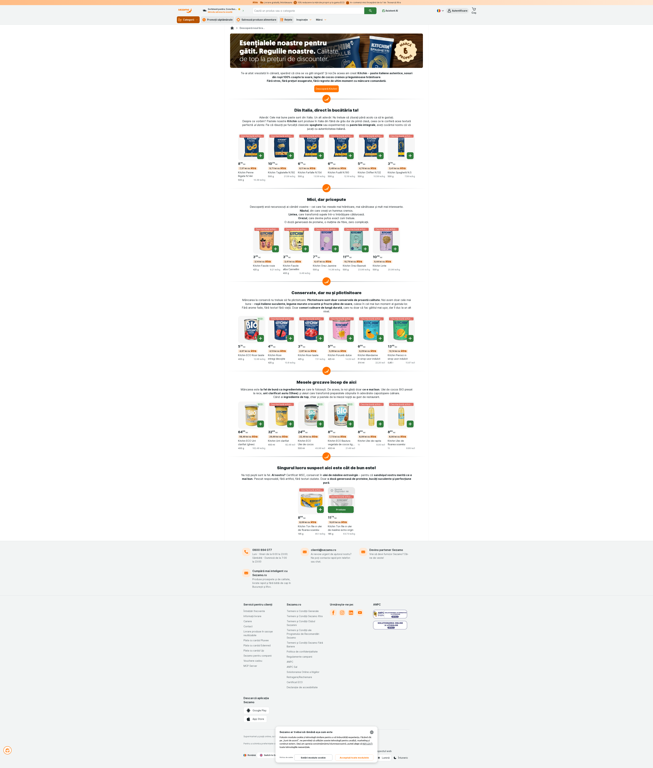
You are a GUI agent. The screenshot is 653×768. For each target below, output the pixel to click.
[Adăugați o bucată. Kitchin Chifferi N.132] (380, 155)
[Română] (440, 10)
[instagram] (342, 612)
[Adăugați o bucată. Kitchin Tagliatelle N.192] (290, 155)
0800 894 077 (262, 550)
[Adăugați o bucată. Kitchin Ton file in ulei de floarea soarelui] (320, 509)
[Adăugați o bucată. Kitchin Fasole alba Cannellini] (305, 249)
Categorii (188, 19)
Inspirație (302, 19)
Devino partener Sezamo (386, 550)
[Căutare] (370, 10)
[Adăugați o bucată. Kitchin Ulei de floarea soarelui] (410, 424)
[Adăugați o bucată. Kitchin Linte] (395, 249)
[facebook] (333, 612)
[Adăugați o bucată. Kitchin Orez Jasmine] (335, 249)
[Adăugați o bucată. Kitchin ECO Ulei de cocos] (320, 424)
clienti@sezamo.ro (323, 550)
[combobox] (308, 10)
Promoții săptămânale (220, 19)
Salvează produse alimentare (258, 19)
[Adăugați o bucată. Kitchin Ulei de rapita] (380, 424)
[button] (457, 10)
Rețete (288, 19)
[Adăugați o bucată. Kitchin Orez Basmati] (365, 249)
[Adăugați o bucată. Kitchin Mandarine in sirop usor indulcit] (380, 338)
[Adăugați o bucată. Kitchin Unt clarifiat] (290, 424)
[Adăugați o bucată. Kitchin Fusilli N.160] (350, 155)
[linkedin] (351, 612)
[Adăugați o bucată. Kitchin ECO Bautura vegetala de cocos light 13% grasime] (350, 424)
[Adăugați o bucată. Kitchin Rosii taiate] (320, 338)
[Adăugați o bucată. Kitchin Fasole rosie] (275, 249)
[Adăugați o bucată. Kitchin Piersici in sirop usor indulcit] (410, 338)
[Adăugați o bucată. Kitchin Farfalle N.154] (320, 155)
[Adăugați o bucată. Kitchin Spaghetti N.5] (410, 155)
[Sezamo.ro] (232, 28)
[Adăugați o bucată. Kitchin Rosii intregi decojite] (290, 338)
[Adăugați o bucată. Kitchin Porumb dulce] (350, 338)
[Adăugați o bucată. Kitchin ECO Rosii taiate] (260, 338)
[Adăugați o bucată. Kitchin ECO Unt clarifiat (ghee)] (260, 424)
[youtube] (359, 612)
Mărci (319, 19)
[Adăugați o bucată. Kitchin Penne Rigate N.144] (260, 155)
